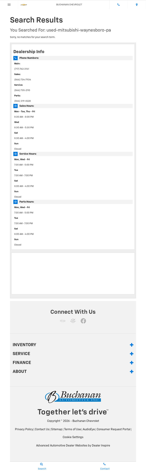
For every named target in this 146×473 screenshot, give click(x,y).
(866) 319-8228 (22, 101)
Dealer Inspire (101, 445)
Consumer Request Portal (113, 429)
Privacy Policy (24, 429)
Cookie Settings (73, 437)
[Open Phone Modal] (119, 4)
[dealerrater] (73, 321)
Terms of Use (72, 429)
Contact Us (42, 429)
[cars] (63, 321)
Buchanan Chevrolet (85, 421)
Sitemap (56, 429)
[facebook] (83, 321)
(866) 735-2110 (22, 90)
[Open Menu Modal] (9, 4)
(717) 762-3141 (21, 69)
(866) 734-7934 (22, 80)
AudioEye (89, 429)
